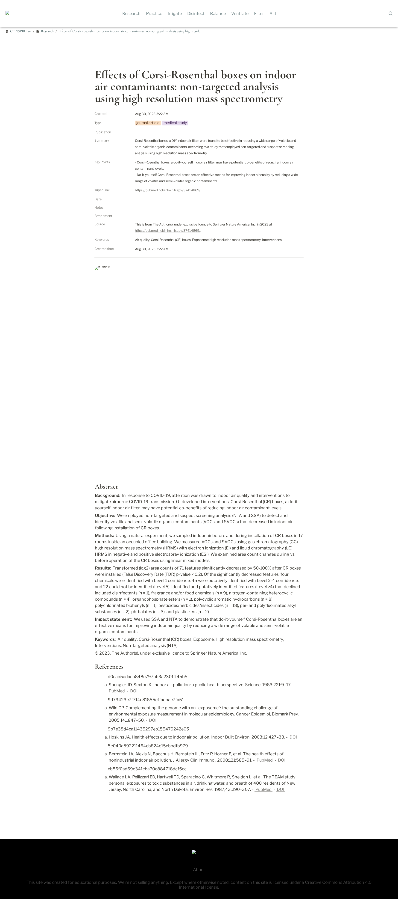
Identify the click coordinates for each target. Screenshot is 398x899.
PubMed (265, 760)
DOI (133, 690)
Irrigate (175, 13)
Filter (259, 13)
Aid (272, 13)
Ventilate (240, 13)
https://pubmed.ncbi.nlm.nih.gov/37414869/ (167, 190)
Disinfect (196, 13)
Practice (154, 13)
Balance (218, 13)
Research (131, 13)
